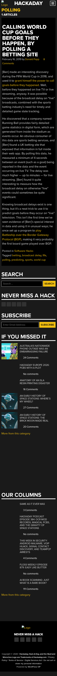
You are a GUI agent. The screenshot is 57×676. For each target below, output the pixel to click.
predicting (18, 259)
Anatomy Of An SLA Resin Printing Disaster (35, 382)
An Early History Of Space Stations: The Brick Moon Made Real (34, 417)
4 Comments (30, 558)
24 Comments (30, 357)
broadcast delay (31, 255)
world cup (40, 259)
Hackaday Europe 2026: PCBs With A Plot (34, 366)
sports (29, 259)
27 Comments (30, 407)
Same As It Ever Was (32, 504)
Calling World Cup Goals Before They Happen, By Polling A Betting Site (24, 41)
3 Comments (30, 510)
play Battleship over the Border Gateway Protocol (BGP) (25, 235)
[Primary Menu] (53, 3)
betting (16, 255)
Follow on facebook (3, 304)
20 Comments (31, 426)
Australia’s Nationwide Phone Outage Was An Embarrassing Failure (35, 348)
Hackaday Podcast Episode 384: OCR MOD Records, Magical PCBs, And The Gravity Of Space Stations (35, 522)
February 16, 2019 (11, 59)
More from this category (15, 433)
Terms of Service (16, 660)
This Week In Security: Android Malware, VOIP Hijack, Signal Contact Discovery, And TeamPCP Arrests (35, 546)
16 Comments (30, 389)
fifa (44, 255)
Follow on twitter (9, 304)
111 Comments (30, 589)
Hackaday (28, 3)
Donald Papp (32, 59)
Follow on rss (19, 304)
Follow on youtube (14, 304)
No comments (30, 374)
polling (6, 259)
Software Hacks (23, 251)
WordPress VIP (34, 667)
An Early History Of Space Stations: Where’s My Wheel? (35, 398)
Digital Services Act (33, 660)
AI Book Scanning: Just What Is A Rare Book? (34, 581)
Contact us (24, 304)
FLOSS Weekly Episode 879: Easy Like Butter (34, 566)
